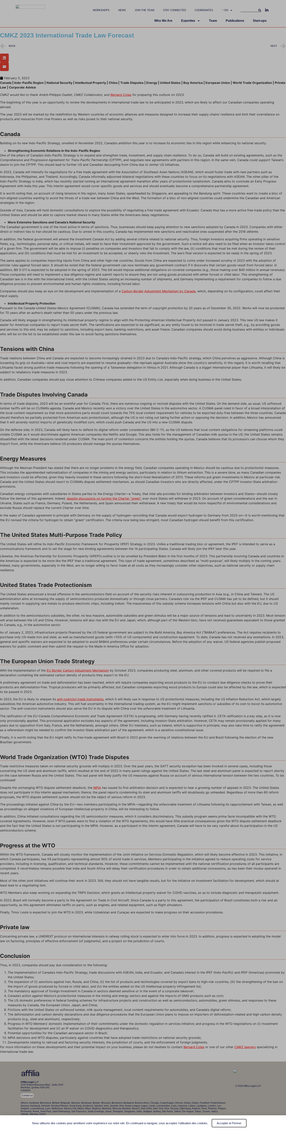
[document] (143, 565)
